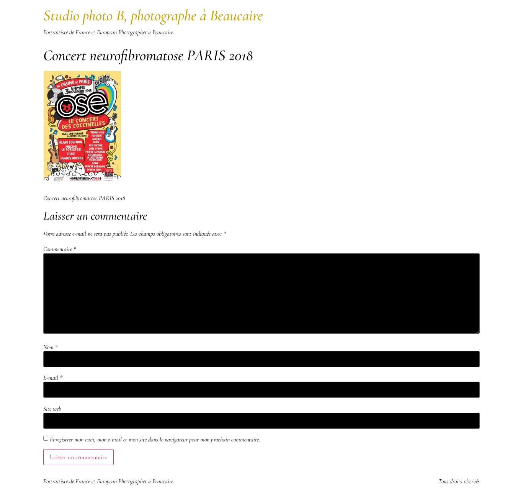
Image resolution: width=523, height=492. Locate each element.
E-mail (52, 378)
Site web (52, 409)
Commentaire (59, 249)
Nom (50, 347)
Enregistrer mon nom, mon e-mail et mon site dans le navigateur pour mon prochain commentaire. (155, 439)
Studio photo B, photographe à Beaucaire (153, 15)
